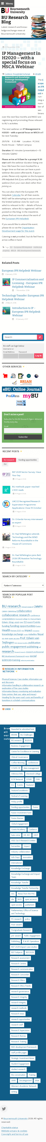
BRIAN (14, 735)
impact (28, 630)
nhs (3, 638)
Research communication (22, 969)
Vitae (37, 1081)
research (8, 651)
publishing (32, 646)
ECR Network (17, 779)
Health (6, 630)
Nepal (40, 634)
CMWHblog (12, 611)
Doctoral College (21, 619)
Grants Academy (18, 830)
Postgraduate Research (21, 930)
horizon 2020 (16, 631)
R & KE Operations (31, 941)
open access (14, 638)
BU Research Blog (14, 20)
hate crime (15, 835)
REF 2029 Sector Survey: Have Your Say (26, 474)
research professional (35, 652)
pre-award (16, 936)
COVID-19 (15, 768)
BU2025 (28, 740)
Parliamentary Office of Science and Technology (24, 912)
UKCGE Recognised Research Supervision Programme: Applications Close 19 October (27, 504)
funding (6, 626)
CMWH (4, 611)
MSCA (13, 251)
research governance (20, 991)
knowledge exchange (12, 634)
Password (23, 352)
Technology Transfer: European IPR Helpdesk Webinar (23, 297)
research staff (17, 1025)
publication (34, 642)
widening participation (27, 660)
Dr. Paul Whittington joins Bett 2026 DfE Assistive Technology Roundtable (27, 558)
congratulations (8, 619)
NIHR (6, 638)
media (26, 634)
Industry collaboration (20, 852)
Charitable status (9, 1127)
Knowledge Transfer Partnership (25, 888)
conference (35, 616)
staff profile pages (19, 1053)
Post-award (16, 925)
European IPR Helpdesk (17, 218)
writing (14, 1092)
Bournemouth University (16, 12)
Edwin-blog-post (10, 622)
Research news (17, 1014)
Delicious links (17, 774)
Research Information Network (18, 670)
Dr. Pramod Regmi (34, 619)
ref (40, 647)
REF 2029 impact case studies (24, 947)
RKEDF (27, 656)
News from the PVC (26, 894)
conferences (33, 763)
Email (6, 426)
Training (32, 1075)
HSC (22, 631)
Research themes (18, 1036)
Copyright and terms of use (14, 1134)
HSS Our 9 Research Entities (23, 841)
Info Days (15, 857)
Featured (30, 785)
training (16, 660)
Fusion (38, 626)
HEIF (36, 835)
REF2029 (30, 952)
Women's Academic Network (23, 1086)
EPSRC (29, 779)
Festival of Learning (19, 796)
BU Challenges (26, 735)
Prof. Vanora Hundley (21, 643)
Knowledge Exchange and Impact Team (25, 875)
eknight (38, 74)
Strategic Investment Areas (22, 1058)
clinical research (27, 607)
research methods (19, 1008)
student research (18, 1069)
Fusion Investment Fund (21, 813)
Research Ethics (18, 980)
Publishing (15, 941)
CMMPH (38, 606)
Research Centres (18, 964)
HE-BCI (27, 835)
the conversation (18, 1075)
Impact (27, 846)
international (16, 863)
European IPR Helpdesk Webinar (21, 270)
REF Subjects (16, 952)
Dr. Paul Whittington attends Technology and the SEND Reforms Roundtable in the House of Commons (25, 539)
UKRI (8, 709)
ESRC (21, 622)
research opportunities (20, 1019)
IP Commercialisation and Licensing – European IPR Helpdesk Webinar (28, 283)
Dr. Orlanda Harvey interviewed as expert (27, 521)
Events (36, 622)
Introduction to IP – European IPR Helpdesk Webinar (26, 312)
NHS (20, 899)
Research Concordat (20, 975)
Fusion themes (17, 818)
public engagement (14, 646)
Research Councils (20, 652)
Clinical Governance (19, 757)
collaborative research (16, 615)
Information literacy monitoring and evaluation (21, 691)
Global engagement (19, 824)
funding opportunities (22, 626)
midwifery (32, 634)
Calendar (16, 195)
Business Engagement (20, 746)
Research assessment (20, 958)
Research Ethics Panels (21, 986)
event (30, 622)
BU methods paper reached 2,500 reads (25, 488)
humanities (15, 846)
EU (11, 247)
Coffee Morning (18, 763)
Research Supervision (20, 1030)
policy (27, 919)
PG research (16, 919)
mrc (13, 894)
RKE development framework (29, 251)
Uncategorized (25, 1081)
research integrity (18, 1003)
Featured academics (19, 790)
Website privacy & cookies (14, 1131)
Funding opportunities (20, 807)
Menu (9, 3)
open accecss (31, 899)
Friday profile (16, 802)
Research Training (18, 1042)
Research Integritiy (19, 997)
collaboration (24, 611)
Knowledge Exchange (21, 74)
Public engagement (32, 936)
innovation (36, 631)
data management (31, 768)
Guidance (8, 74)
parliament (29, 905)
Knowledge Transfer (19, 883)
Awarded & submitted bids (22, 729)
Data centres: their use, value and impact (19, 694)
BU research (11, 606)
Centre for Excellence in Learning (25, 752)
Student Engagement (20, 1064)
